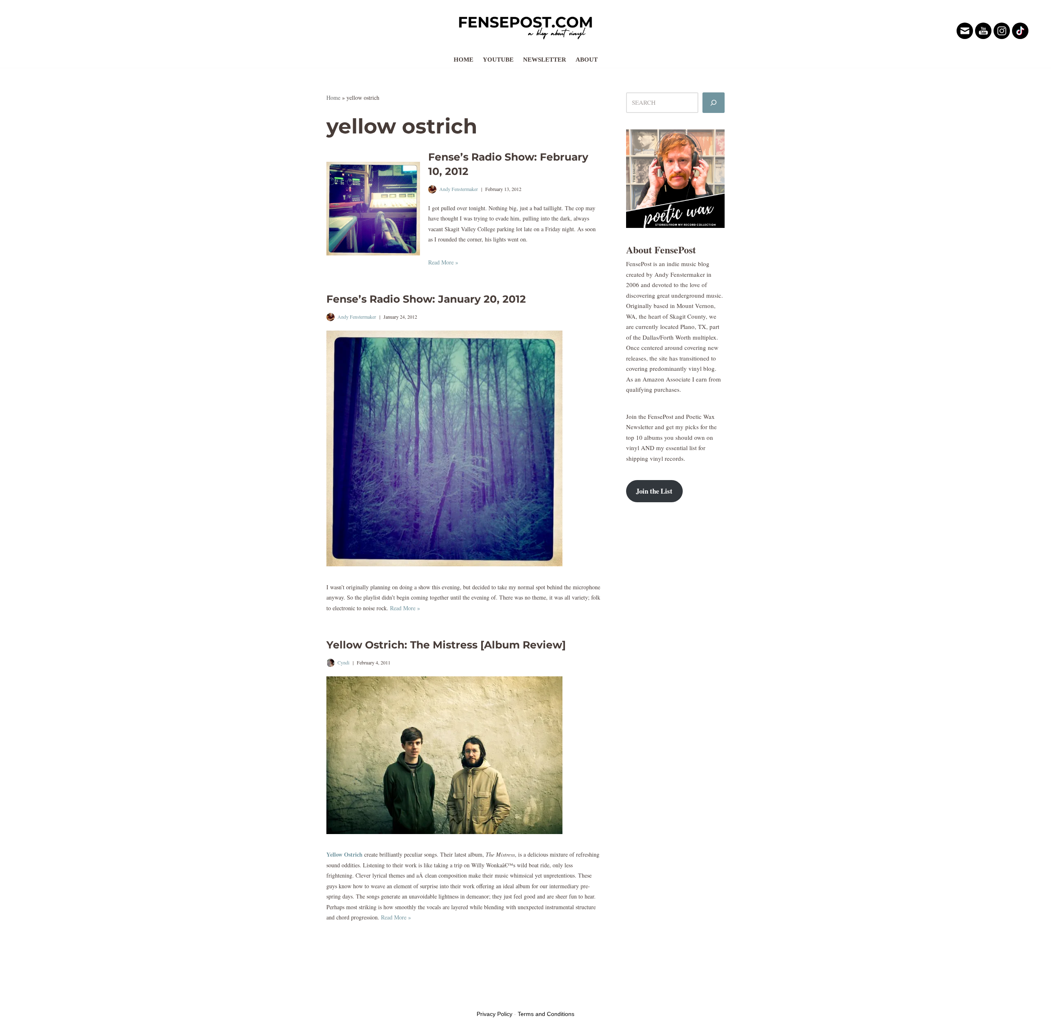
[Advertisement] (675, 642)
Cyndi (343, 662)
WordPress (389, 998)
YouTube (498, 59)
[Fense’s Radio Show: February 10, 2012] (373, 208)
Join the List (654, 491)
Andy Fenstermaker (458, 189)
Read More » (443, 262)
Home (463, 59)
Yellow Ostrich (344, 854)
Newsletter (544, 59)
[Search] (713, 102)
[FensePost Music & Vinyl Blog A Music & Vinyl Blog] (525, 25)
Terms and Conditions (546, 1014)
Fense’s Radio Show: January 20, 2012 (426, 299)
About (587, 59)
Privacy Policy (494, 1014)
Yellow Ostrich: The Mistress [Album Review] (446, 645)
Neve (333, 998)
